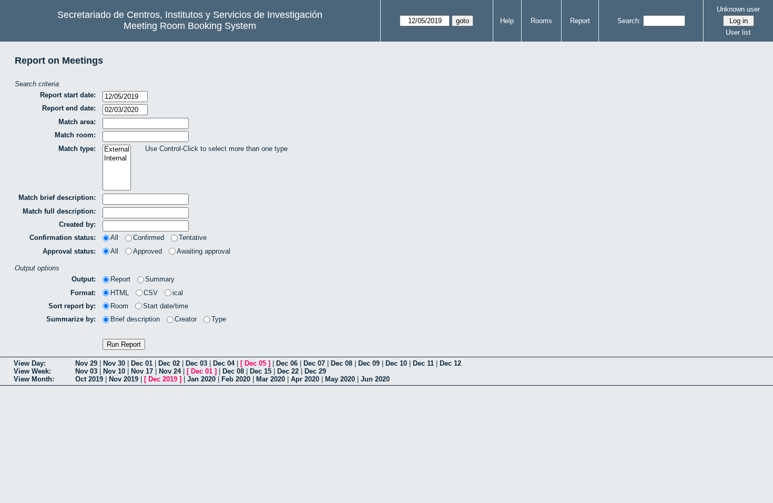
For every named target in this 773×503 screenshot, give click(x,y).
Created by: (77, 224)
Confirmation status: (62, 238)
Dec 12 (450, 363)
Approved (147, 251)
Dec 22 (288, 371)
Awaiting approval (203, 251)
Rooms (541, 21)
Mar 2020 (270, 379)
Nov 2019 (123, 379)
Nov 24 (170, 371)
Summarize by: (71, 319)
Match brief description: (57, 198)
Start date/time (165, 306)
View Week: (32, 371)
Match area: (77, 122)
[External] (116, 149)
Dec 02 (169, 363)
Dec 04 (224, 363)
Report (580, 21)
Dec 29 (315, 371)
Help (507, 21)
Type (218, 319)
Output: (84, 279)
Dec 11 (423, 363)
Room (119, 306)
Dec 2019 (162, 379)
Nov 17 (142, 371)
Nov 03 (86, 371)
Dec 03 (196, 363)
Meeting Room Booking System (190, 26)
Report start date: (68, 95)
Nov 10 (114, 371)
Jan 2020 (201, 379)
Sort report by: (72, 306)
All (114, 238)
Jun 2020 (375, 379)
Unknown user (738, 9)
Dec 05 (255, 363)
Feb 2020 (235, 379)
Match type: (77, 149)
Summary (160, 279)
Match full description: (59, 211)
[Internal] (116, 158)
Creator (186, 319)
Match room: (75, 135)
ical (177, 293)
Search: (629, 21)
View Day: (30, 363)
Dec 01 (141, 363)
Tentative (193, 238)
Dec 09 (369, 363)
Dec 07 (314, 363)
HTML (119, 293)
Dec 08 (341, 363)
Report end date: (69, 108)
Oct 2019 (89, 379)
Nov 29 (86, 363)
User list (738, 32)
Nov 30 (114, 363)
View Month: (34, 379)
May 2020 (340, 379)
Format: (83, 293)
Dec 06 (287, 363)
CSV (151, 293)
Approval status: (69, 251)
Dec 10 (396, 363)
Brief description (135, 319)
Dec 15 (260, 371)
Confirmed (148, 238)
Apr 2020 (305, 379)
